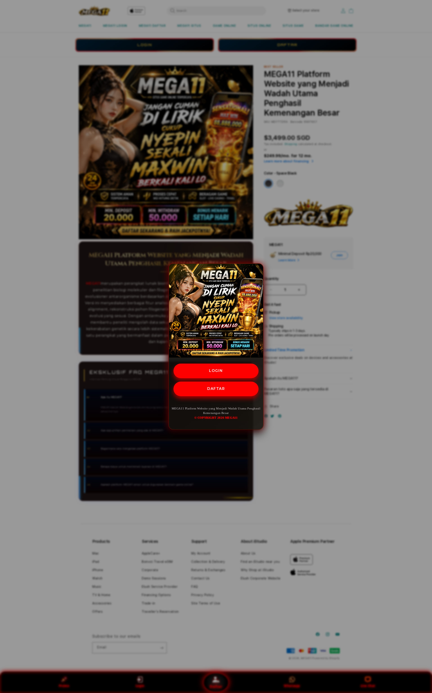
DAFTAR (216, 389)
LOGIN (216, 371)
